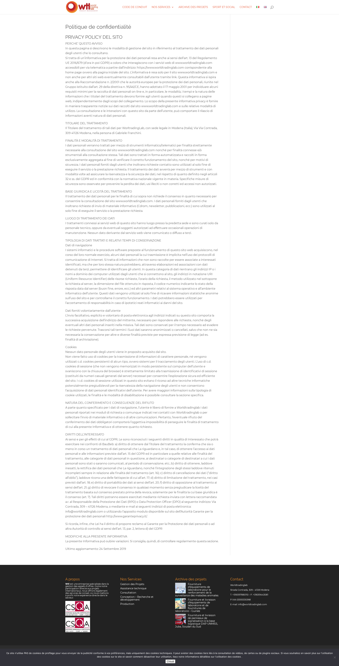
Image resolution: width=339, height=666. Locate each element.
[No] (334, 657)
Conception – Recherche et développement (136, 598)
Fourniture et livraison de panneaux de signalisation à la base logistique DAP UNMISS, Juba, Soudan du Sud (196, 621)
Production (127, 604)
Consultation (128, 592)
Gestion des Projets (132, 584)
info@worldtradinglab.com (252, 604)
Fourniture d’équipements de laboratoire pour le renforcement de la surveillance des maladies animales (196, 590)
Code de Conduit (134, 7)
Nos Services (161, 7)
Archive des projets (193, 7)
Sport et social (224, 7)
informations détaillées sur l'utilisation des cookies (213, 656)
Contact (246, 7)
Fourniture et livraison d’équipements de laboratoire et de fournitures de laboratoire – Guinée (195, 605)
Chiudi (170, 661)
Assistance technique (133, 588)
